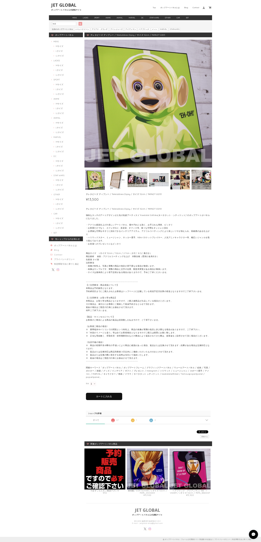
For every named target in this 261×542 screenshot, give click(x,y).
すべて (96, 420)
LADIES (85, 18)
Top (154, 8)
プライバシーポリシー (64, 259)
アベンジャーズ (116, 29)
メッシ (154, 29)
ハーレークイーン (82, 29)
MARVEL (132, 18)
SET (187, 18)
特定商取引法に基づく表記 (66, 264)
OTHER (168, 18)
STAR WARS (154, 18)
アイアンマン (130, 29)
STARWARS (174, 29)
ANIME (108, 18)
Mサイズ (59, 46)
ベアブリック (144, 29)
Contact (196, 8)
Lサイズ (59, 51)
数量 (87, 383)
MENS (74, 18)
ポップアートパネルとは (170, 8)
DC (142, 18)
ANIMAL (120, 18)
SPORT (97, 18)
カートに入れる (104, 396)
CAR (178, 18)
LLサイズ (60, 55)
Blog (186, 8)
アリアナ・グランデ (100, 29)
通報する (204, 437)
